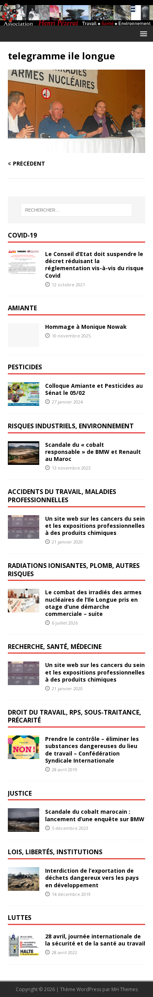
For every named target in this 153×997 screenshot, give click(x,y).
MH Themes (124, 989)
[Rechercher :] (76, 210)
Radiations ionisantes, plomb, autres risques (74, 569)
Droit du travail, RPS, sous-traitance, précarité (74, 716)
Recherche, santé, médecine (55, 646)
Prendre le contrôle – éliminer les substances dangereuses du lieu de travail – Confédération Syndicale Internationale (92, 749)
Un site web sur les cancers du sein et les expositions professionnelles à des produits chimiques (95, 525)
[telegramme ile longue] (76, 148)
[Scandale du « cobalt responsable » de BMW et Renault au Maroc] (23, 460)
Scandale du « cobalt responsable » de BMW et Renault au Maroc (93, 452)
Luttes (19, 917)
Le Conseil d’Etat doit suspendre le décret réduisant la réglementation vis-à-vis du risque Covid (94, 264)
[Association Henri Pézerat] (76, 21)
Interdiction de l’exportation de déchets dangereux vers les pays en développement (92, 877)
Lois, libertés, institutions (55, 852)
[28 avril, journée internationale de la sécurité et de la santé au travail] (23, 952)
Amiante (22, 308)
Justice (20, 793)
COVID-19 (22, 235)
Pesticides (25, 367)
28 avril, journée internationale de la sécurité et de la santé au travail (95, 939)
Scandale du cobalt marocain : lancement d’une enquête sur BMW (94, 815)
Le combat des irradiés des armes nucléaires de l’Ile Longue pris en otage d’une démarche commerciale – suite (93, 602)
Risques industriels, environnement (71, 426)
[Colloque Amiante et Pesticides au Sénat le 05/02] (23, 401)
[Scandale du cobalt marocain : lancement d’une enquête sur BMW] (23, 827)
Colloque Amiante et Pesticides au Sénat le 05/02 (94, 389)
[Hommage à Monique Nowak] (23, 342)
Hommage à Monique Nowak (86, 326)
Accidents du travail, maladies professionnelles (62, 495)
